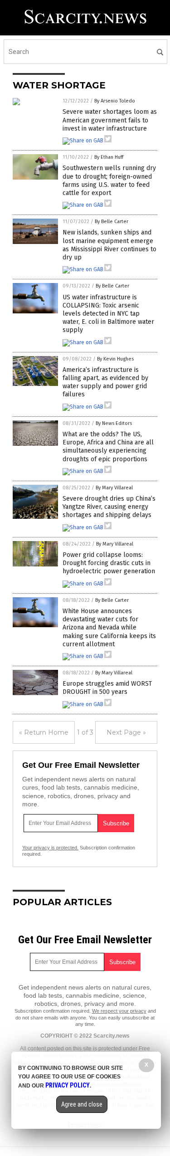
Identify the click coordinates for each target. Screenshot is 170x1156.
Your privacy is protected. (50, 847)
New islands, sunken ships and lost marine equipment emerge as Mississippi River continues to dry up (109, 245)
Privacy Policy (67, 1085)
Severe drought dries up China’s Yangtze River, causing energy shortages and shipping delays (109, 507)
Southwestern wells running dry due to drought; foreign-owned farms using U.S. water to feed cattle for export (109, 180)
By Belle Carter (111, 221)
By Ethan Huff (108, 157)
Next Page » (126, 732)
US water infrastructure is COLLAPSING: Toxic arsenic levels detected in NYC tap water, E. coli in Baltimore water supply (108, 313)
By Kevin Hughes (115, 359)
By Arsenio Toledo (114, 101)
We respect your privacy (119, 1011)
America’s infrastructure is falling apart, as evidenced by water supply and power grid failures (105, 382)
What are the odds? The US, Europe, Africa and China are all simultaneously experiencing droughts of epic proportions (108, 446)
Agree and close (81, 1104)
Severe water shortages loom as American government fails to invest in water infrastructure (110, 120)
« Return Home (43, 732)
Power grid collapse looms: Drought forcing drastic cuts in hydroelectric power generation (109, 563)
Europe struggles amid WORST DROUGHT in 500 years (107, 688)
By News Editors (114, 423)
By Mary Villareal (114, 488)
